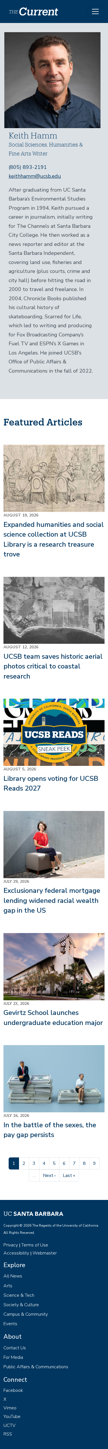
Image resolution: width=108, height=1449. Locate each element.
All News (12, 1276)
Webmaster (45, 1253)
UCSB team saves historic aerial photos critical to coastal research (53, 666)
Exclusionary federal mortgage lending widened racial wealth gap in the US (51, 900)
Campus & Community (25, 1314)
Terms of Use (34, 1245)
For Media (13, 1357)
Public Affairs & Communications (35, 1367)
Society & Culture (21, 1305)
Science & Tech (18, 1295)
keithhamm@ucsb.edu (35, 176)
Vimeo (9, 1408)
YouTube (11, 1416)
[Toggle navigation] (95, 11)
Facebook (13, 1390)
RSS (7, 1434)
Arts (7, 1286)
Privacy (10, 1245)
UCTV (9, 1425)
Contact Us (14, 1348)
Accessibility (16, 1253)
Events (10, 1324)
